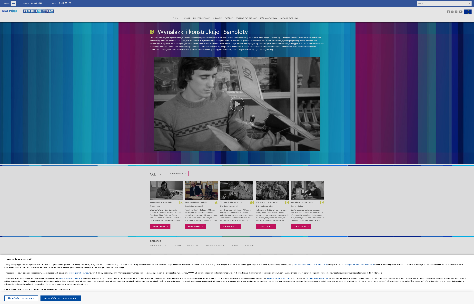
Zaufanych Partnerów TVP (317, 278)
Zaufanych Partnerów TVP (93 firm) (358, 264)
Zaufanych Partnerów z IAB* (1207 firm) (311, 264)
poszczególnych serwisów (79, 273)
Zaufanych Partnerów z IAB (278, 278)
